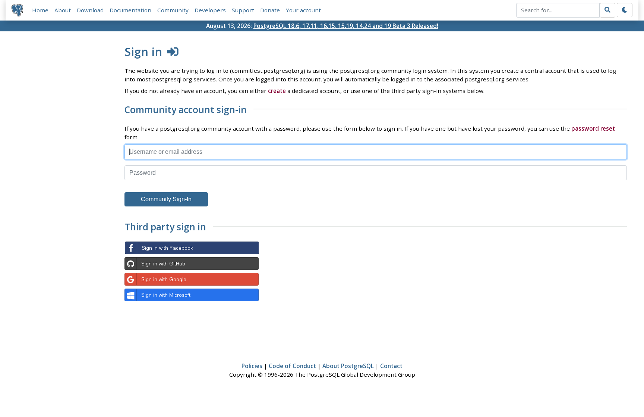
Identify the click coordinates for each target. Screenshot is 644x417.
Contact (391, 366)
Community (173, 10)
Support (243, 10)
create (277, 90)
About (62, 10)
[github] (191, 263)
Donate (270, 10)
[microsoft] (191, 295)
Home (40, 10)
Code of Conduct (292, 366)
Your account (303, 10)
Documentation (130, 10)
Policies (252, 366)
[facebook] (191, 248)
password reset (593, 128)
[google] (191, 279)
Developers (210, 10)
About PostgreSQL (348, 366)
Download (90, 10)
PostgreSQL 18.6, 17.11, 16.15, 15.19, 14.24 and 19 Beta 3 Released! (345, 25)
